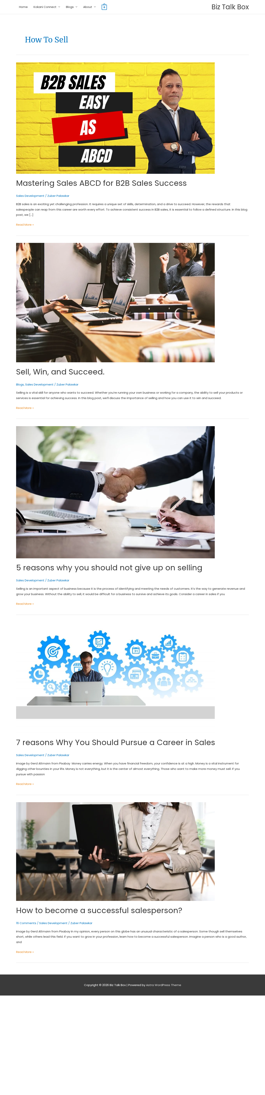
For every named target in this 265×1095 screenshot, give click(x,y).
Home (23, 7)
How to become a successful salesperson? (99, 910)
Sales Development (30, 196)
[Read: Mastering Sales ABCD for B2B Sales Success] (115, 118)
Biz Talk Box (230, 7)
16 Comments (26, 923)
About (87, 7)
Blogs (70, 7)
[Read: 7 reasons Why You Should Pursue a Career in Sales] (115, 677)
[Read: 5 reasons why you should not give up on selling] (115, 492)
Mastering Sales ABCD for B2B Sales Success (101, 183)
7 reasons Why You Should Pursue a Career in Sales (115, 742)
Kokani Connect (45, 7)
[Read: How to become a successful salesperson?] (115, 851)
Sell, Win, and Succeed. (60, 371)
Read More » (25, 224)
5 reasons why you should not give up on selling (109, 567)
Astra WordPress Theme (163, 985)
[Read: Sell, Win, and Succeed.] (115, 302)
